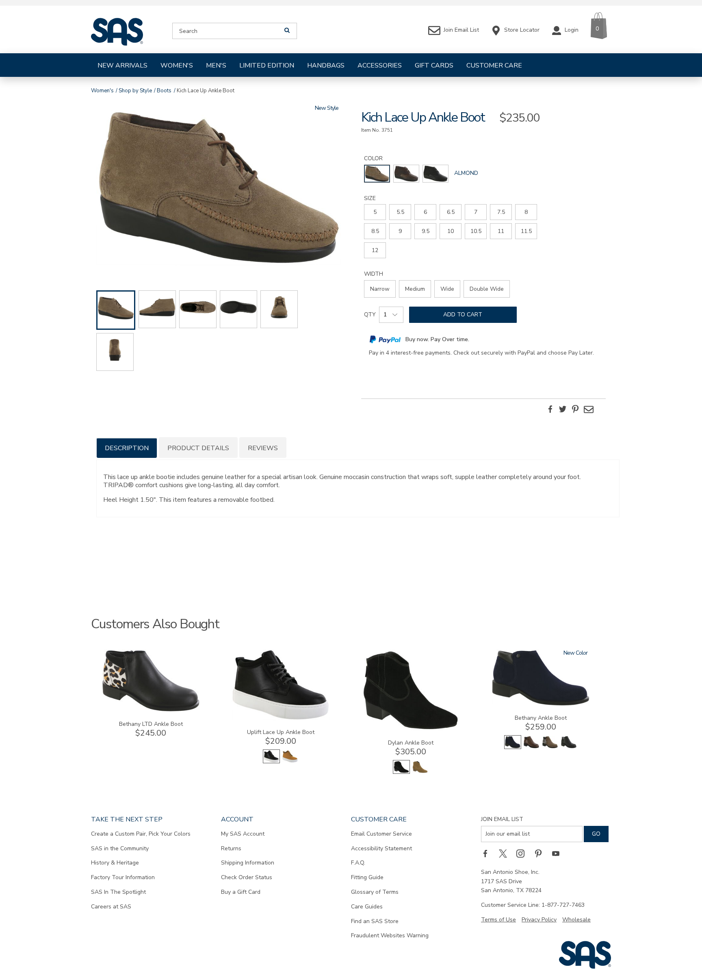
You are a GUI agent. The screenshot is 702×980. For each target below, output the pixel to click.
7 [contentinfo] (475, 212)
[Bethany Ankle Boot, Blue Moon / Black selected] (512, 747)
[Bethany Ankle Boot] (541, 704)
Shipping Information (247, 863)
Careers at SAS (111, 906)
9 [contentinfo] (400, 231)
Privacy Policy (539, 919)
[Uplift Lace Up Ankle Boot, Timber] (290, 761)
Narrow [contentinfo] (380, 289)
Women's (176, 65)
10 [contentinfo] (450, 231)
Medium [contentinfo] (415, 289)
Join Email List (502, 819)
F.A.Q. (358, 863)
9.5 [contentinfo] (425, 231)
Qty (370, 314)
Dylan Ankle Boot (410, 743)
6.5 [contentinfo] (451, 212)
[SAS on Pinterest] (541, 853)
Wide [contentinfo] (447, 289)
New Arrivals (122, 65)
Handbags (325, 65)
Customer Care (494, 65)
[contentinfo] (377, 174)
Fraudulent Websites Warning (390, 935)
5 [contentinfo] (375, 212)
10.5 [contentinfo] (475, 231)
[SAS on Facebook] (488, 853)
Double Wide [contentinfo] (487, 289)
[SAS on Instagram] (523, 853)
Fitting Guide (367, 877)
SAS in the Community (120, 848)
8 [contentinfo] (526, 212)
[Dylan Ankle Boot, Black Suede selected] (401, 772)
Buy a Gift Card (240, 892)
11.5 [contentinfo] (526, 231)
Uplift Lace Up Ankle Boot (280, 732)
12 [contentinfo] (375, 250)
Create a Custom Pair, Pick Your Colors (141, 834)
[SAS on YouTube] (559, 853)
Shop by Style (135, 90)
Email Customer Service (381, 834)
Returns (231, 848)
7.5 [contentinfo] (501, 212)
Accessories (380, 65)
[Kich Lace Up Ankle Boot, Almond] (218, 189)
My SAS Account (242, 834)
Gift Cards (434, 65)
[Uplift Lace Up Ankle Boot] (281, 718)
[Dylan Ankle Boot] (411, 729)
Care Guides (367, 906)
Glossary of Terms (375, 892)
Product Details (198, 448)
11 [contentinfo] (501, 231)
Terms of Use (498, 919)
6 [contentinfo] (425, 212)
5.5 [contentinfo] (400, 212)
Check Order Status (246, 877)
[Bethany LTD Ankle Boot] (151, 710)
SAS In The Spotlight (118, 892)
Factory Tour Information (123, 877)
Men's (216, 65)
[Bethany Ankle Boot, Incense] (568, 747)
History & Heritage (115, 863)
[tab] (126, 447)
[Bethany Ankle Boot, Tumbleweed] (550, 747)
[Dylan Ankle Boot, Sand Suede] (420, 772)
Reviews (263, 448)
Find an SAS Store (375, 921)
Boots (164, 90)
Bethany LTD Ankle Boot (151, 724)
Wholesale (576, 919)
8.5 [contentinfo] (375, 231)
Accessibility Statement (381, 848)
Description (127, 448)
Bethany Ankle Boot (541, 718)
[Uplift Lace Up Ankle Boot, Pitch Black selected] (271, 761)
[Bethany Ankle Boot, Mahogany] (531, 747)
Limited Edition (266, 65)
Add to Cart (462, 314)
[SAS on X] (506, 853)
